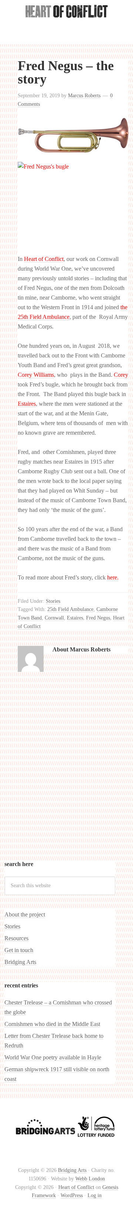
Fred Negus (98, 618)
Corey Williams (36, 375)
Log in (95, 1195)
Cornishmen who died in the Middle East (52, 1024)
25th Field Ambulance (70, 609)
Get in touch (18, 950)
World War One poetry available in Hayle (52, 1057)
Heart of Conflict (66, 25)
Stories (53, 601)
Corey (121, 375)
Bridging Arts (20, 962)
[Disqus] (73, 764)
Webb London (90, 1179)
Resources (16, 938)
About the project (24, 914)
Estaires (27, 404)
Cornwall (54, 618)
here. (113, 577)
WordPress (72, 1195)
